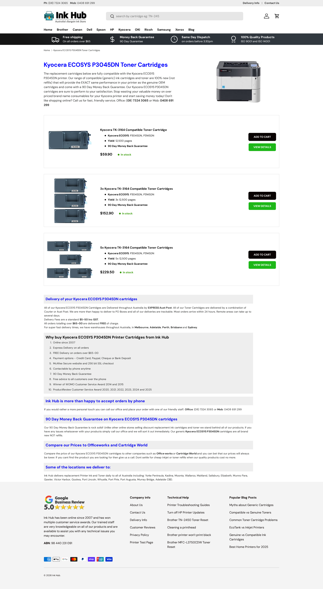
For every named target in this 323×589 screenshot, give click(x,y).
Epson (101, 30)
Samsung (164, 30)
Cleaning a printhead (181, 527)
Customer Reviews (142, 527)
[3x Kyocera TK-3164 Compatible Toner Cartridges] (70, 201)
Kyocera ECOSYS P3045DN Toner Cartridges (76, 50)
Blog (191, 30)
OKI (137, 30)
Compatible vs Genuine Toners (250, 512)
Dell (89, 30)
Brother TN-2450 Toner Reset (187, 520)
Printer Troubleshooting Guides (188, 505)
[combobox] (174, 16)
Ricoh (148, 30)
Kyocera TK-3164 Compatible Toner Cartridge (133, 130)
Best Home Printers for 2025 (248, 547)
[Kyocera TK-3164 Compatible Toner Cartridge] (70, 142)
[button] (277, 16)
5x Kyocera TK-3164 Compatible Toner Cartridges (136, 248)
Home (48, 30)
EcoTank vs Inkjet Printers (246, 527)
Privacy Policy (139, 535)
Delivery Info (251, 3)
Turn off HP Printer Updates (185, 512)
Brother (62, 30)
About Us (136, 505)
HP (112, 30)
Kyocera (124, 30)
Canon (77, 30)
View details (262, 147)
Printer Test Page (141, 542)
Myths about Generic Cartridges (251, 505)
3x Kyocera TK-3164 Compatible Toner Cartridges (136, 189)
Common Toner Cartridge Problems (253, 520)
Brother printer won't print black (189, 535)
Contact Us (271, 3)
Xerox (179, 30)
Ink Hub (56, 575)
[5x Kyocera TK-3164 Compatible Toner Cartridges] (70, 260)
